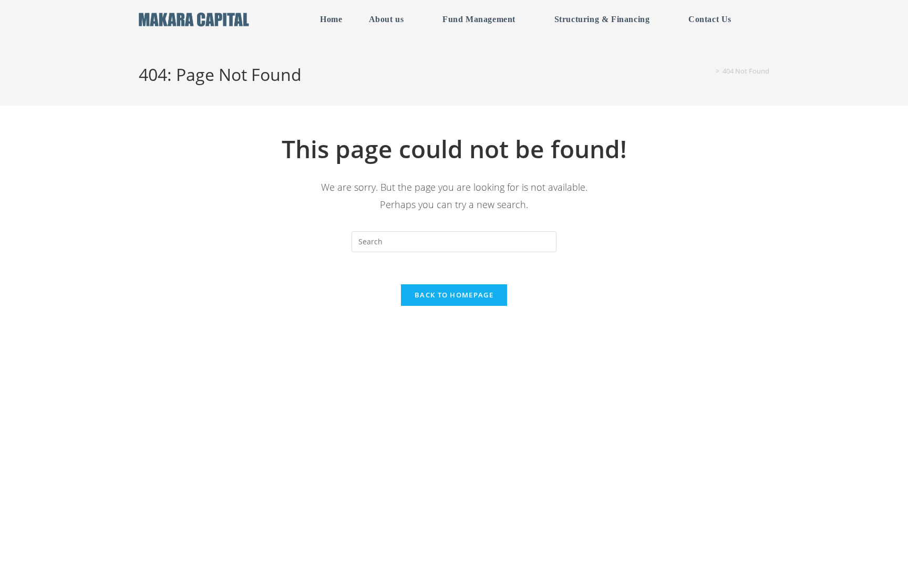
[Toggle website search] (761, 19)
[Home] (710, 71)
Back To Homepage (454, 295)
